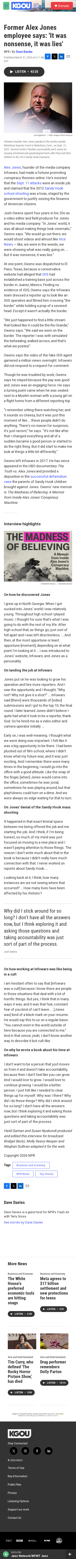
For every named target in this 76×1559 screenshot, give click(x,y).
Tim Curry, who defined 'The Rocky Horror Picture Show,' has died (20, 1372)
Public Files (14, 1484)
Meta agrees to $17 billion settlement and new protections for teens (54, 1288)
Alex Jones (12, 167)
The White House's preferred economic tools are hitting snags (21, 1290)
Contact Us (14, 1517)
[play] (6, 1554)
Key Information (17, 1476)
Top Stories (47, 1173)
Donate (63, 6)
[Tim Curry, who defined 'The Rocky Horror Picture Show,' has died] (22, 1341)
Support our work (18, 1509)
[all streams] (71, 1554)
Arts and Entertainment (20, 1357)
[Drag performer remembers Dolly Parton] (54, 1341)
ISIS (45, 274)
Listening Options (18, 1501)
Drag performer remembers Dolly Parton (53, 1367)
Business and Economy (31, 1165)
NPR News (23, 1173)
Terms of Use (16, 1468)
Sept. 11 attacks (29, 183)
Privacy (12, 1493)
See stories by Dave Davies (23, 1222)
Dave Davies (24, 52)
